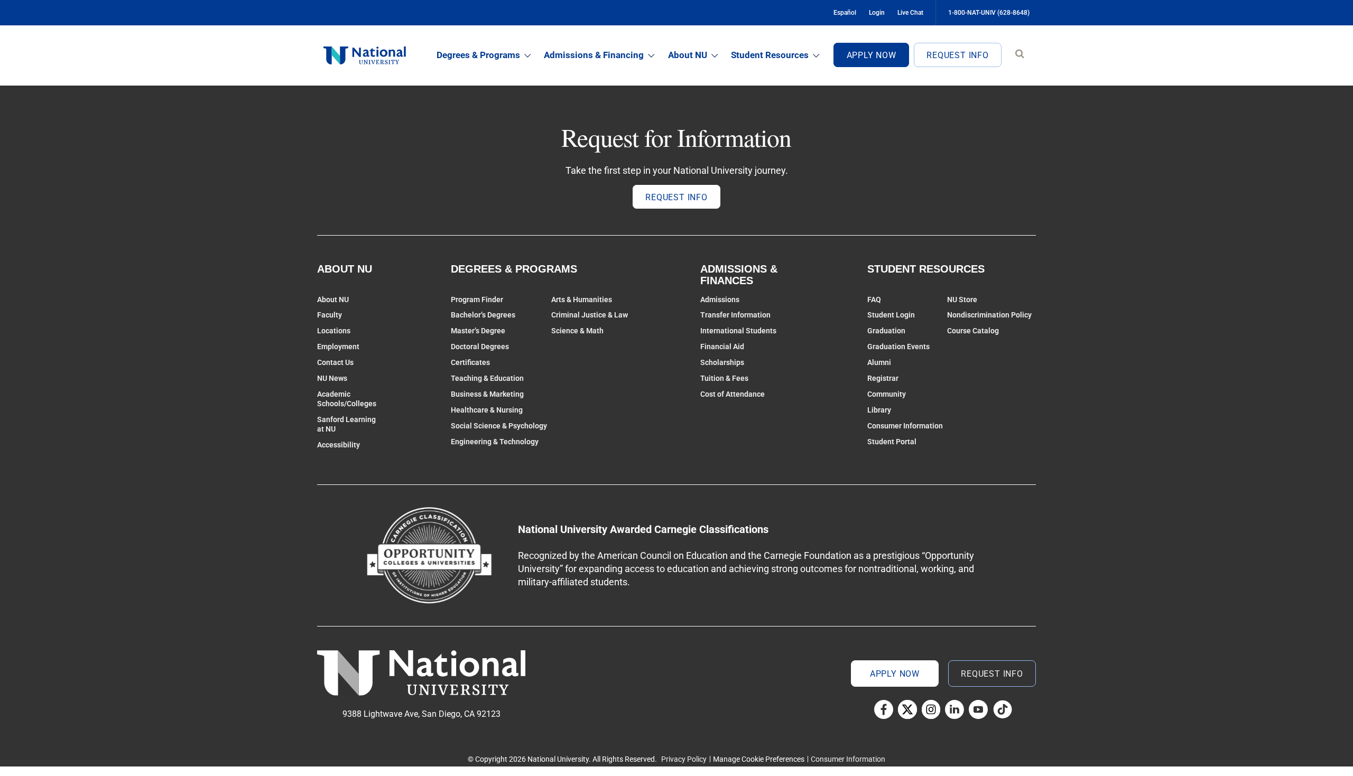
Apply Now (871, 55)
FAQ (874, 299)
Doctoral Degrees (480, 346)
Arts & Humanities (581, 299)
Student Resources (770, 55)
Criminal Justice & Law (589, 315)
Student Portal (891, 441)
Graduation (886, 330)
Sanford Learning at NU (346, 424)
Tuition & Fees (724, 378)
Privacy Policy (684, 759)
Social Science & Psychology (499, 426)
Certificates (470, 362)
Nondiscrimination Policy (989, 315)
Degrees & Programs (478, 55)
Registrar (882, 378)
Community (886, 394)
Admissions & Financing (594, 55)
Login (877, 12)
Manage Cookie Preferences (758, 759)
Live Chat (910, 12)
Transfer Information (735, 315)
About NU (687, 55)
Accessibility (338, 445)
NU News (332, 378)
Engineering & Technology (495, 441)
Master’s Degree (478, 330)
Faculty (329, 315)
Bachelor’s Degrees (483, 315)
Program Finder (477, 299)
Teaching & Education (487, 378)
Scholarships (722, 362)
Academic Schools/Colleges (346, 399)
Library (879, 410)
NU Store (962, 299)
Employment (338, 346)
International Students (738, 330)
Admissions (719, 299)
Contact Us (335, 362)
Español (844, 12)
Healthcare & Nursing (487, 410)
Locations (333, 330)
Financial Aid (722, 346)
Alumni (879, 362)
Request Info (957, 55)
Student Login (891, 315)
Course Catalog (973, 330)
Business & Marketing (487, 394)
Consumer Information (905, 426)
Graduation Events (898, 346)
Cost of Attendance (732, 394)
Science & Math (577, 330)
